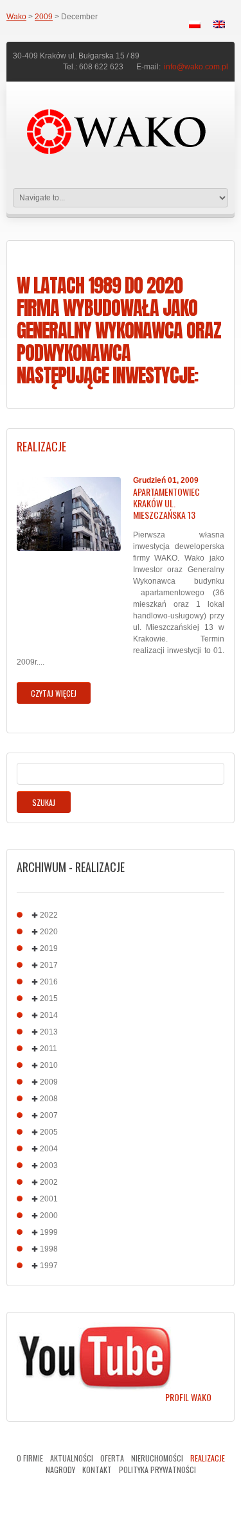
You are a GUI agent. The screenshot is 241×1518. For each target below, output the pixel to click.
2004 (49, 1148)
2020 (49, 931)
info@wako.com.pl (196, 66)
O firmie (30, 1458)
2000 (49, 1215)
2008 (49, 1098)
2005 (49, 1132)
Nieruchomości (157, 1458)
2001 (49, 1198)
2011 (48, 1048)
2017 (49, 965)
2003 (49, 1165)
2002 (49, 1182)
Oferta (112, 1458)
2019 (49, 948)
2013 (49, 1031)
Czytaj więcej (53, 693)
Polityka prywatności (157, 1469)
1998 (49, 1248)
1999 (49, 1232)
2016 (49, 981)
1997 (49, 1265)
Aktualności (71, 1458)
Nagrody (60, 1469)
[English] (219, 24)
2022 (49, 915)
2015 (49, 998)
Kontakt (97, 1469)
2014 (49, 1015)
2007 (49, 1115)
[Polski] (195, 24)
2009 (44, 16)
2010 (49, 1065)
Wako (16, 16)
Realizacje (207, 1458)
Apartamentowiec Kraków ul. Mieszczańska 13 (166, 503)
